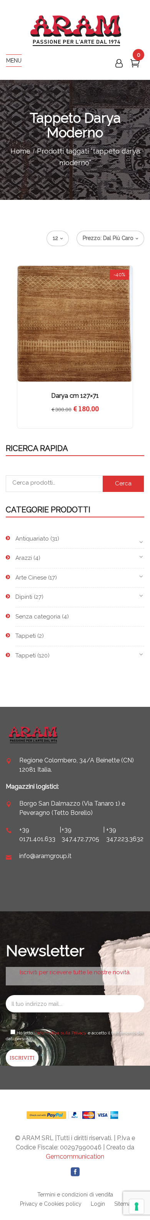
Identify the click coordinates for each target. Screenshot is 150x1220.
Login (98, 1204)
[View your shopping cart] (135, 64)
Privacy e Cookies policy (51, 1204)
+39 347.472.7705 (80, 834)
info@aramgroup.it (45, 856)
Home (20, 151)
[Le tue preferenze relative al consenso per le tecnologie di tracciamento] (136, 1206)
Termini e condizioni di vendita (75, 1194)
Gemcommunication (75, 1156)
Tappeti (25, 635)
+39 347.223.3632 (124, 834)
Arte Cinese (31, 577)
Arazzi (23, 557)
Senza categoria (37, 616)
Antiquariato (32, 538)
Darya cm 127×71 (75, 395)
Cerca (123, 483)
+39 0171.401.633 (37, 834)
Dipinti (23, 596)
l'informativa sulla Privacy (60, 1033)
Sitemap (124, 1204)
